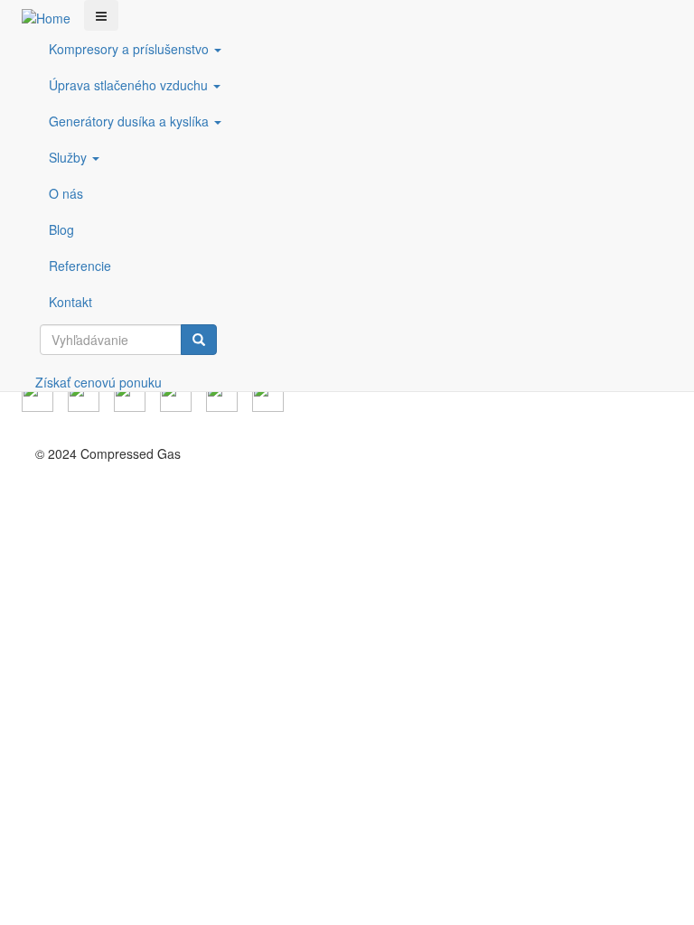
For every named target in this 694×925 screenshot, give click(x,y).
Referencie (80, 266)
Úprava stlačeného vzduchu (130, 85)
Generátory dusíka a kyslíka (130, 121)
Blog (61, 229)
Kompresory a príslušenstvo (130, 49)
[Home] (53, 17)
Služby (69, 157)
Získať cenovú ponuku (98, 382)
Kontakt (70, 302)
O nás (66, 193)
